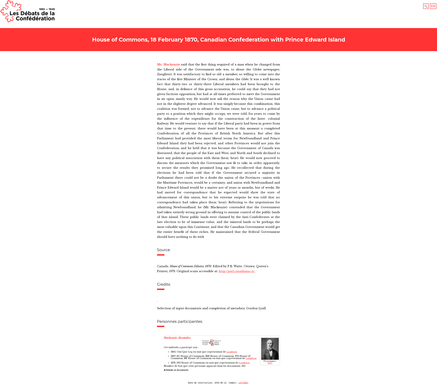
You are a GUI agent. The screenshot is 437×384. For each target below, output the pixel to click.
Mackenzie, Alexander (177, 337)
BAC (270, 363)
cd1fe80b (243, 383)
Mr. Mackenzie (168, 64)
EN (433, 6)
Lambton (232, 351)
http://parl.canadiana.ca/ (237, 271)
